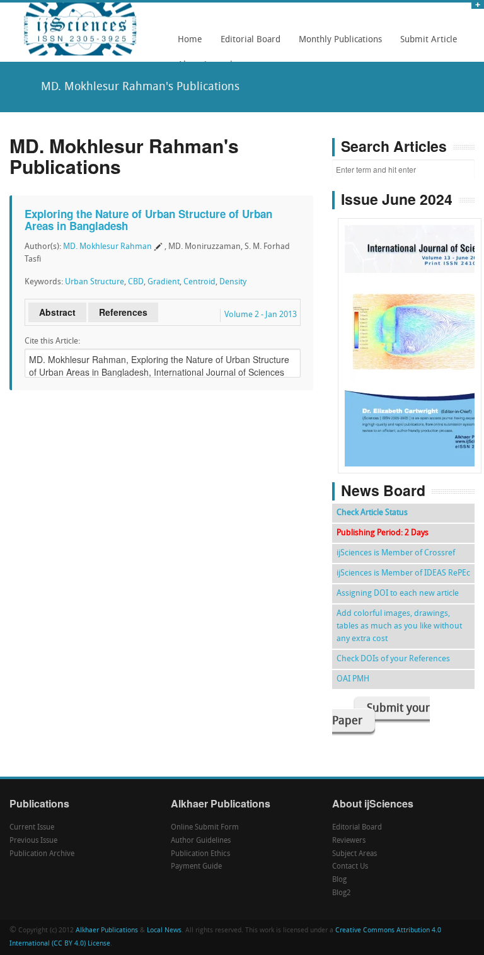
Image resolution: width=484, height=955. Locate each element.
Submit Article (425, 44)
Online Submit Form (205, 827)
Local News (164, 930)
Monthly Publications (337, 44)
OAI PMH (353, 679)
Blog (339, 880)
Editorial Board (247, 44)
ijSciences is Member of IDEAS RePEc (403, 573)
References (123, 312)
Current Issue (31, 827)
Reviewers (349, 841)
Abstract (57, 312)
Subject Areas (354, 854)
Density (232, 282)
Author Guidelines (201, 841)
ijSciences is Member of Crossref (396, 553)
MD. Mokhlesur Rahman (107, 247)
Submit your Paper (381, 715)
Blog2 (341, 893)
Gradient (163, 282)
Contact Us (350, 867)
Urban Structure (94, 282)
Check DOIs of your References (393, 659)
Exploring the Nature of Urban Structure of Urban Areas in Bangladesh (148, 219)
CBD (136, 282)
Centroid (199, 282)
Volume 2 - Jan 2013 (260, 315)
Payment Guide (196, 867)
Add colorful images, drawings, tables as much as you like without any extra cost (399, 626)
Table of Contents (410, 309)
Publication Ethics (200, 854)
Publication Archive (41, 854)
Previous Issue (33, 841)
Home (190, 40)
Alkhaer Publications (107, 930)
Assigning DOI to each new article (398, 593)
